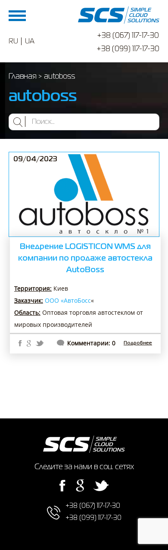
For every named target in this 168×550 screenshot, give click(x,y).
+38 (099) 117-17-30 (127, 49)
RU (13, 42)
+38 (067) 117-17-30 (128, 35)
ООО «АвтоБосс (68, 300)
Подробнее (138, 343)
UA (29, 42)
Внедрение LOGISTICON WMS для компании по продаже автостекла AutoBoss (85, 258)
